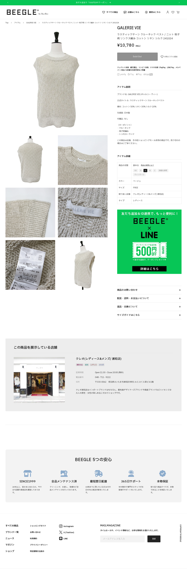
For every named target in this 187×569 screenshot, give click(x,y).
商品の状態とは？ (147, 165)
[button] (149, 290)
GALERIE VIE (31, 22)
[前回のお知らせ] (8, 2)
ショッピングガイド (38, 525)
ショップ (9, 551)
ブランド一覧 (12, 532)
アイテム (17, 22)
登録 (154, 539)
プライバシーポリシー (39, 544)
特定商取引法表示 (37, 551)
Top (6, 22)
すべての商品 (11, 525)
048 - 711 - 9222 (103, 377)
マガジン (9, 544)
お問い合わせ (35, 532)
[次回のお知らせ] (179, 2)
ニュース (9, 538)
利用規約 (33, 538)
